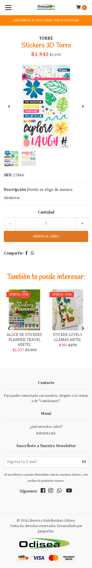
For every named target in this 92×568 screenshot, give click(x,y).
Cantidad (46, 212)
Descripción (15, 189)
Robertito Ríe (46, 433)
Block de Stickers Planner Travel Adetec (24, 339)
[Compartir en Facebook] (27, 253)
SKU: (8, 175)
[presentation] (9, 107)
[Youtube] (69, 491)
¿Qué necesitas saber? (46, 427)
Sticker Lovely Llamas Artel (67, 337)
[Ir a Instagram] (50, 491)
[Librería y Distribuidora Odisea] (46, 7)
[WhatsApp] (59, 491)
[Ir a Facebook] (43, 491)
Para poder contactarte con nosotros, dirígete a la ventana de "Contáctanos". (46, 398)
